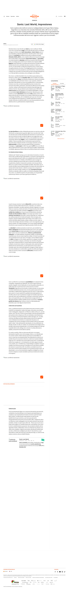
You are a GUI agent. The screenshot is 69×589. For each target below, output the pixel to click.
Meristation (53, 584)
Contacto (15, 577)
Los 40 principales (28, 580)
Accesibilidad (56, 577)
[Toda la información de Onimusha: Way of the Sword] (53, 135)
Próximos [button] (54, 83)
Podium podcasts (33, 584)
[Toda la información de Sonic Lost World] (13, 441)
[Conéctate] (56, 16)
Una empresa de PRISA (15, 581)
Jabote (4, 43)
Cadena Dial (39, 582)
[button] (32, 44)
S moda (42, 584)
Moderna (28, 584)
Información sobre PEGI (48, 577)
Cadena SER (44, 580)
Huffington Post (25, 582)
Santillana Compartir (39, 580)
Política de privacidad (21, 577)
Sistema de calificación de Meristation (38, 577)
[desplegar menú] (4, 16)
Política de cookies (28, 577)
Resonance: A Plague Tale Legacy (60, 87)
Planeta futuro (47, 582)
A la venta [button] (62, 83)
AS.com (48, 580)
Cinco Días (35, 582)
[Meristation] (34, 16)
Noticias (7, 16)
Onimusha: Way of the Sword (60, 132)
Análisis (17, 16)
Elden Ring (57, 102)
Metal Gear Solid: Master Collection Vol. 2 (59, 95)
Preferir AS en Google (40, 44)
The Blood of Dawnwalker (58, 110)
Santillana (33, 580)
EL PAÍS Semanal (42, 582)
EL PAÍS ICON (38, 584)
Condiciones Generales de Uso (8, 577)
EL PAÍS (23, 580)
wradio (30, 582)
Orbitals (57, 124)
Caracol (55, 580)
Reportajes (13, 16)
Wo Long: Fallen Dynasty (59, 117)
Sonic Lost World (24, 439)
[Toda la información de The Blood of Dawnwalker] (53, 112)
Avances (34, 20)
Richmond (23, 584)
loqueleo (47, 584)
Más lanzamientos (61, 138)
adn (51, 580)
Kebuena (51, 582)
